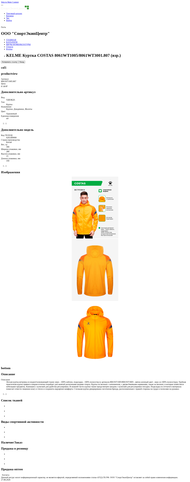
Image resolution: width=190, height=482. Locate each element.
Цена (3, 84)
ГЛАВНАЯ (11, 40)
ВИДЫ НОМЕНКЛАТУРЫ (18, 44)
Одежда (9, 47)
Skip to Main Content (10, 2)
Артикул (5, 79)
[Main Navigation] (2, 5)
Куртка (9, 49)
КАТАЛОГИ (11, 42)
